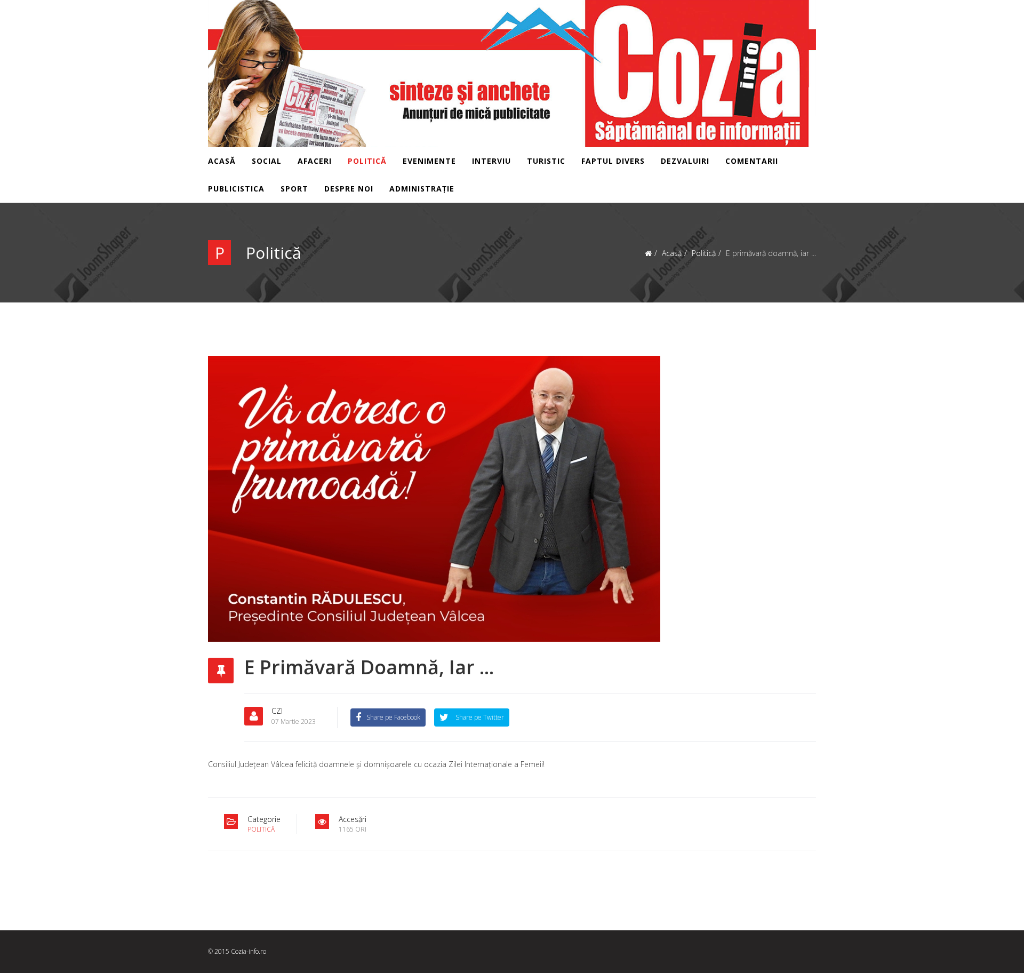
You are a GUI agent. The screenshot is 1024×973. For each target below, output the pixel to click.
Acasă (222, 161)
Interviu (491, 161)
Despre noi (348, 189)
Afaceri (315, 161)
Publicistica (236, 189)
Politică (367, 161)
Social (267, 161)
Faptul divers (613, 161)
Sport (294, 189)
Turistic (546, 161)
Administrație (421, 189)
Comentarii (751, 161)
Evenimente (429, 161)
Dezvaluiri (685, 161)
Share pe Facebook (393, 717)
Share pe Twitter (479, 717)
